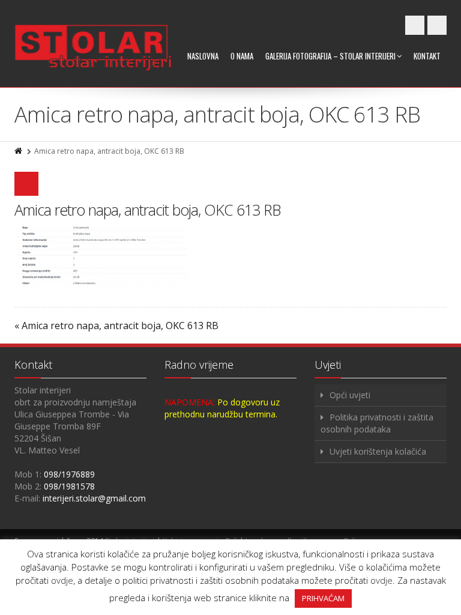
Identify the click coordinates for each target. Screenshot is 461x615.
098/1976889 (69, 474)
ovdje (62, 580)
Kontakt (427, 56)
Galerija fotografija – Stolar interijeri (330, 56)
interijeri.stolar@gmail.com (94, 498)
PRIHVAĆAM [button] (323, 598)
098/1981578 (69, 486)
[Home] (19, 151)
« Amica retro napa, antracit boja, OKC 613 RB (116, 326)
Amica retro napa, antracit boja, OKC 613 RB (147, 209)
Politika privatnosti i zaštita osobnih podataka (377, 423)
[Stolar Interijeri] (93, 48)
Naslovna (202, 56)
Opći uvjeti (350, 395)
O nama (241, 56)
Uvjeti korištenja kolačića (378, 451)
